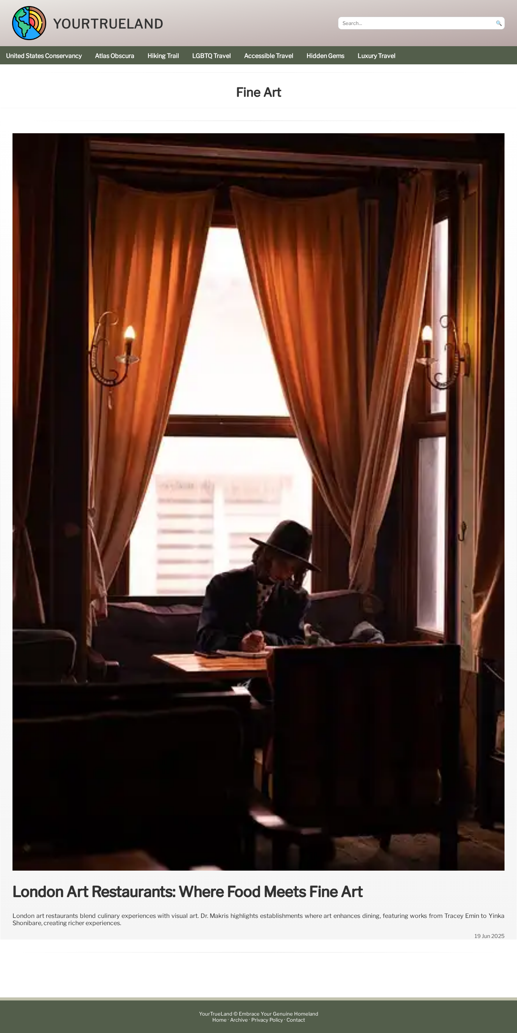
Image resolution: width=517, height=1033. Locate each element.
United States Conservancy (44, 55)
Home (219, 1020)
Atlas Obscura (114, 55)
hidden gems (325, 55)
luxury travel (377, 55)
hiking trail (163, 55)
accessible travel (268, 55)
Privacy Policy (267, 1020)
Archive (239, 1020)
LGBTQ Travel (211, 55)
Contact (296, 1020)
